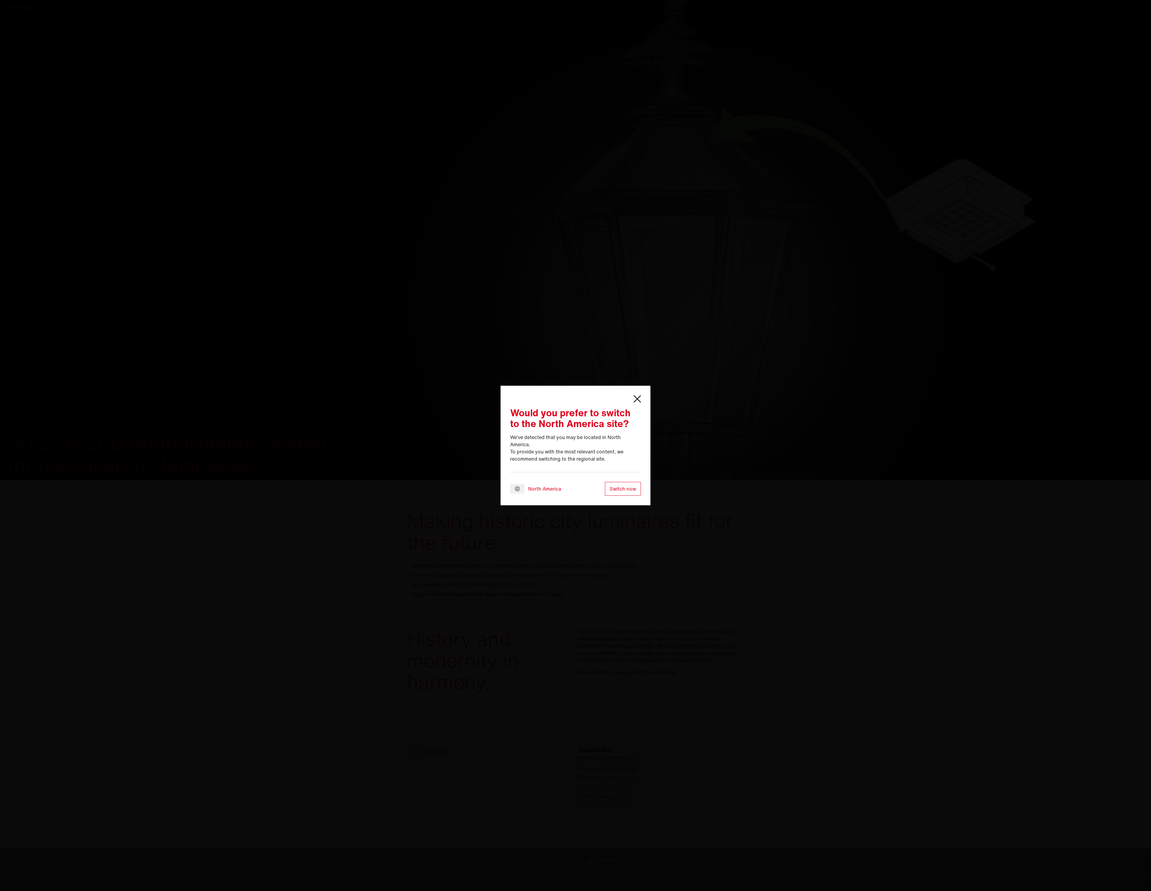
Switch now (623, 488)
